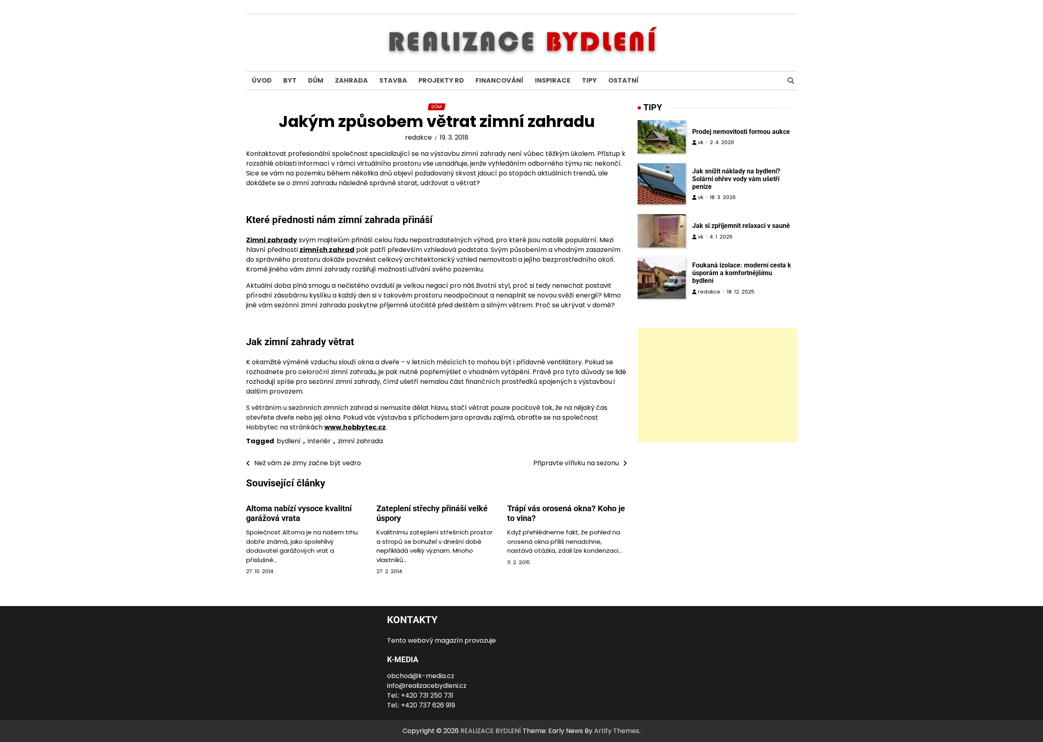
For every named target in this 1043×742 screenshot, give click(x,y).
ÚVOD (262, 80)
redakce (418, 137)
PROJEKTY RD (441, 80)
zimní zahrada (360, 441)
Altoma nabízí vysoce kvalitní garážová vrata (299, 513)
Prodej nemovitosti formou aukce (741, 132)
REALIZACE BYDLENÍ (490, 730)
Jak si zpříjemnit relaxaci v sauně (741, 226)
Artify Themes (616, 730)
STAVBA (393, 80)
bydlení (289, 441)
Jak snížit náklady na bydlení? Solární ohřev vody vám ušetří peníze (736, 178)
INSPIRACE (552, 80)
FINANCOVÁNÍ (499, 80)
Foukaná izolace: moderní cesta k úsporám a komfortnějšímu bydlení (741, 273)
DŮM (315, 80)
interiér (319, 441)
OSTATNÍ (623, 80)
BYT (290, 80)
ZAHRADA (351, 80)
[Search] (791, 80)
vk (700, 142)
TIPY (589, 80)
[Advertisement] (717, 385)
